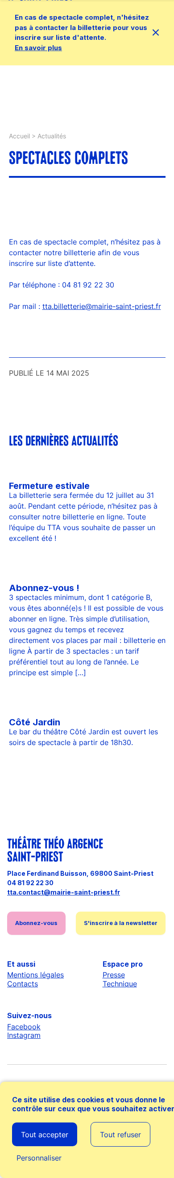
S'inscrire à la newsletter (120, 923)
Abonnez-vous (36, 923)
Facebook (24, 1026)
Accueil (19, 136)
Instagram (24, 1035)
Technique (120, 983)
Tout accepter (44, 1134)
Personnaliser (39, 1157)
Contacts (22, 983)
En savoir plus (38, 47)
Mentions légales (35, 974)
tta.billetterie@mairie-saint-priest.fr (101, 306)
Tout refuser (120, 1134)
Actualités (51, 136)
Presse (114, 974)
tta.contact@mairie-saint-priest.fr (63, 892)
